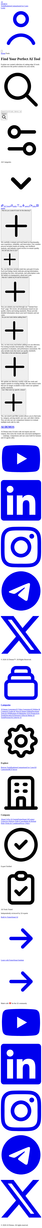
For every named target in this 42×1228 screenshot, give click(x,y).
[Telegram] (21, 611)
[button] (21, 182)
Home (3, 53)
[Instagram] (21, 570)
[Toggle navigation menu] (2, 51)
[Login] (21, 49)
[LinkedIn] (21, 523)
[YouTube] (21, 476)
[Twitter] (21, 657)
